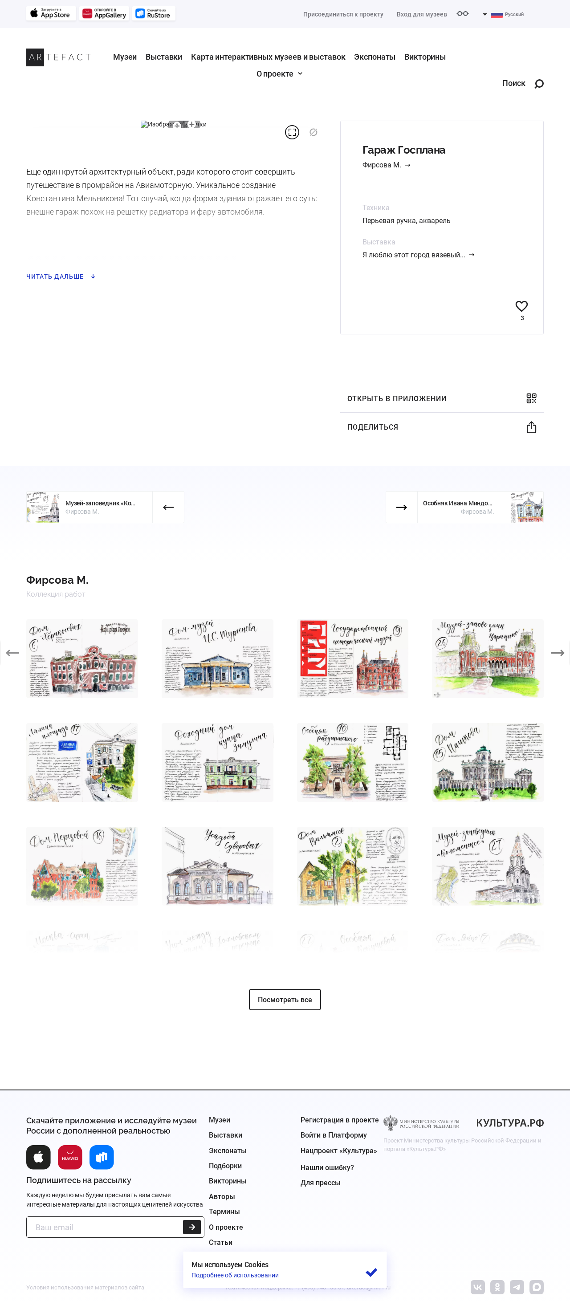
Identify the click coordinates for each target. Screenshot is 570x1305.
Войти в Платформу (334, 1135)
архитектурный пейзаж (119, 264)
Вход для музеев (422, 14)
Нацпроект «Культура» (339, 1150)
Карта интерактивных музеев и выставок (268, 56)
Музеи (125, 56)
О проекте (274, 73)
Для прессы (321, 1183)
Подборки (225, 1166)
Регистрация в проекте (340, 1120)
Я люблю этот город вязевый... (413, 255)
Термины (224, 1211)
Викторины (425, 56)
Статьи (220, 1242)
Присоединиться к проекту (343, 14)
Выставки (164, 56)
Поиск (513, 83)
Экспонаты (374, 56)
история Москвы (204, 264)
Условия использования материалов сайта (85, 1287)
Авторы (222, 1196)
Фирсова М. (381, 165)
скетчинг (47, 264)
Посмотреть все (285, 1000)
